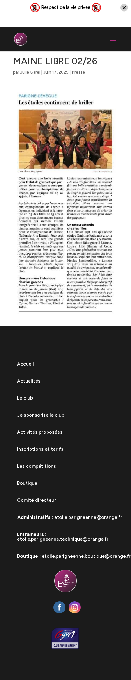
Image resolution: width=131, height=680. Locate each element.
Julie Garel (30, 72)
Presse (78, 72)
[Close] (124, 8)
